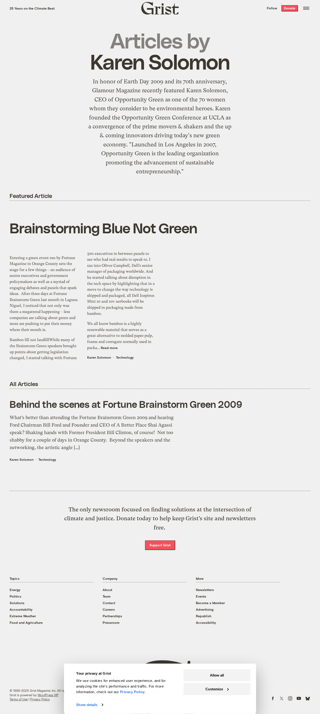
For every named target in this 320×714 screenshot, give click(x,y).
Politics (15, 596)
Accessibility (206, 623)
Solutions (17, 603)
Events (201, 596)
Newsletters (205, 590)
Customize (214, 689)
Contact (109, 603)
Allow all (217, 675)
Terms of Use (19, 699)
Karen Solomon (99, 357)
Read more (109, 348)
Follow (272, 8)
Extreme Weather (23, 616)
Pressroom (111, 623)
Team (107, 596)
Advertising (204, 609)
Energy (15, 590)
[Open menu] (306, 8)
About (107, 590)
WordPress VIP (48, 695)
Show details (86, 705)
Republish (203, 616)
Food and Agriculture (26, 623)
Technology (125, 357)
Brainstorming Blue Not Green (103, 227)
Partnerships (112, 616)
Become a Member (210, 603)
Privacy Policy (40, 699)
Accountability (21, 609)
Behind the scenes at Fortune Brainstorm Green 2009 (126, 404)
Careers (109, 609)
